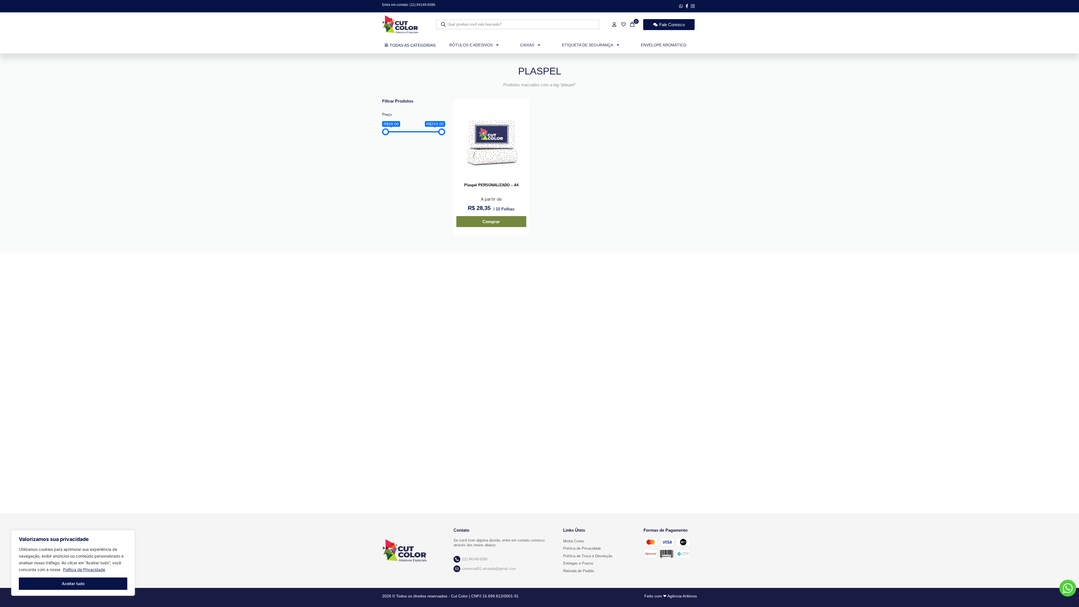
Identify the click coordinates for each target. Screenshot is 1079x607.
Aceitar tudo (73, 583)
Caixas (527, 45)
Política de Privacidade (84, 569)
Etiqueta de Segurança (587, 45)
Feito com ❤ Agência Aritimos (670, 596)
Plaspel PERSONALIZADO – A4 (491, 185)
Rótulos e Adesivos (471, 45)
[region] (73, 563)
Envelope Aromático (663, 45)
